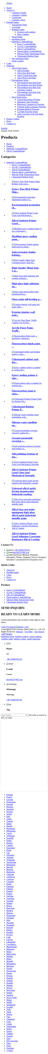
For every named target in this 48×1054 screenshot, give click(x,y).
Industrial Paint (7, 636)
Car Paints (16, 27)
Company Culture (19, 15)
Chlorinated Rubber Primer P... (23, 408)
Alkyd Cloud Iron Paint (27, 75)
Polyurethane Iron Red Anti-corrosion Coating (29, 88)
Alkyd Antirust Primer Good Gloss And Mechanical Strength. (24, 472)
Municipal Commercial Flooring (30, 104)
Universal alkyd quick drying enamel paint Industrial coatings (24, 491)
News (8, 121)
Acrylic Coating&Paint (26, 46)
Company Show (18, 20)
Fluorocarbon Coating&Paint (29, 51)
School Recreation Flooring (28, 99)
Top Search (39, 632)
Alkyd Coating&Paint (26, 49)
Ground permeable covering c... (22, 439)
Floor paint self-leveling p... (26, 299)
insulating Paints (18, 39)
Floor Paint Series (19, 97)
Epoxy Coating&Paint (26, 44)
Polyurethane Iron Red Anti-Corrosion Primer (29, 93)
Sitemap (19, 632)
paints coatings (35, 636)
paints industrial (33, 639)
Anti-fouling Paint (19, 25)
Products (10, 146)
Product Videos (12, 119)
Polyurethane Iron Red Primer (29, 85)
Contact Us (11, 124)
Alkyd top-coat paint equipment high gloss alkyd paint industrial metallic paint (24, 514)
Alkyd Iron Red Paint (26, 73)
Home (9, 8)
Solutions (10, 66)
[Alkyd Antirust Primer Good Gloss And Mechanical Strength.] (27, 464)
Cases (8, 63)
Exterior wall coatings (26, 32)
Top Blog (29, 632)
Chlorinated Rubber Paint (28, 56)
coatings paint (7, 639)
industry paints (20, 639)
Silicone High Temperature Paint (31, 54)
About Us (10, 10)
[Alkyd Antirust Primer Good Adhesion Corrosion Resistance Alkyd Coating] (27, 528)
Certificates (16, 17)
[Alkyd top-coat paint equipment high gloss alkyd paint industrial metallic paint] (27, 504)
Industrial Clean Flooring (27, 102)
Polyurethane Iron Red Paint (29, 83)
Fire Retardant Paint (20, 58)
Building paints (18, 29)
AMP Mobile (6, 634)
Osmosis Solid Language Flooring (31, 107)
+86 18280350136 (22, 550)
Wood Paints (17, 37)
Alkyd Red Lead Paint (26, 78)
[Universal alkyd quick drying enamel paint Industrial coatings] (27, 483)
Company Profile (19, 13)
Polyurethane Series (20, 80)
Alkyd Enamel (23, 70)
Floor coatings (23, 34)
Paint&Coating (12, 22)
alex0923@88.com (21, 552)
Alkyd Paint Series (19, 68)
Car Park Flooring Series (27, 111)
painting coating (21, 636)
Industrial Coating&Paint (22, 41)
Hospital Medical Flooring (28, 109)
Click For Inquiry (8, 627)
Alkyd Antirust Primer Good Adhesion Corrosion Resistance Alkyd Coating (26, 536)
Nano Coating (18, 61)
